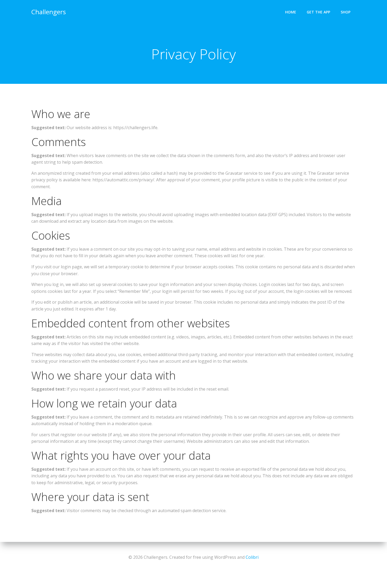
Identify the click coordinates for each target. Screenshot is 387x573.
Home (290, 11)
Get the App (318, 11)
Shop (345, 11)
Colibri (252, 557)
